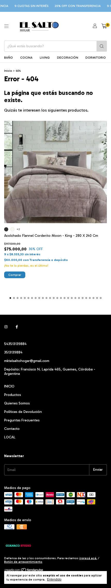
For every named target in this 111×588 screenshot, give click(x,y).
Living (45, 57)
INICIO (9, 386)
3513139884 (13, 352)
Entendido (54, 579)
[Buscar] (102, 46)
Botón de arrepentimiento (23, 562)
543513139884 (15, 344)
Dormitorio (95, 57)
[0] (104, 26)
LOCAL (9, 437)
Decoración (67, 57)
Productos (12, 395)
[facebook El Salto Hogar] (17, 327)
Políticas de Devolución (23, 412)
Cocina (26, 57)
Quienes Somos (17, 403)
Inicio (8, 71)
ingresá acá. (88, 558)
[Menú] (6, 26)
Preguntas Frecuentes (21, 420)
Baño (8, 57)
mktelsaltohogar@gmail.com (26, 361)
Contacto (12, 429)
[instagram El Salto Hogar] (6, 327)
